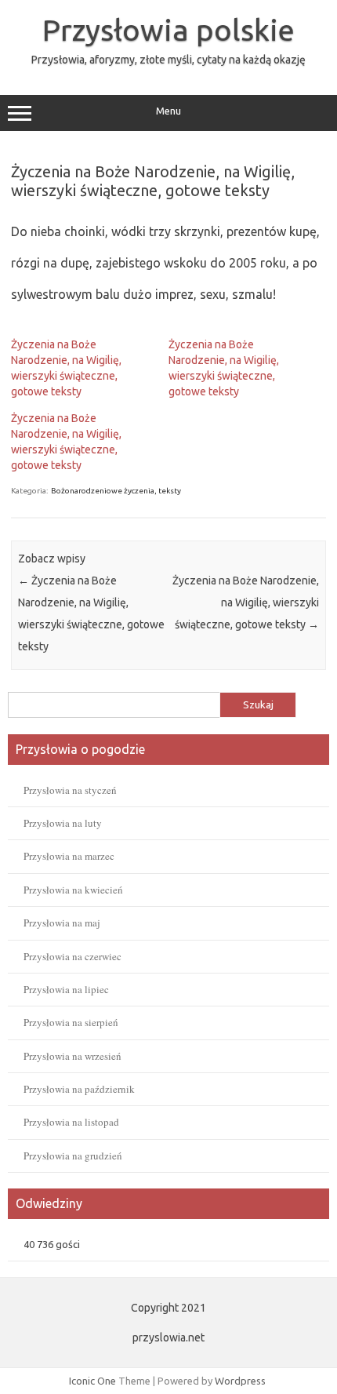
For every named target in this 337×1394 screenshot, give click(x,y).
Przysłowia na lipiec (66, 989)
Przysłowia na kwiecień (73, 890)
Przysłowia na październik (79, 1089)
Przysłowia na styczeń (70, 790)
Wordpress (240, 1380)
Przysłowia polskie (168, 29)
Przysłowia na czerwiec (72, 956)
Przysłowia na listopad (71, 1122)
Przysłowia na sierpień (71, 1022)
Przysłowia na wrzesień (72, 1056)
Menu (168, 111)
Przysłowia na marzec (69, 856)
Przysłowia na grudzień (73, 1155)
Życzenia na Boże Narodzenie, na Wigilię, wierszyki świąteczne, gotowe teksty (245, 602)
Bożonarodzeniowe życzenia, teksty (116, 490)
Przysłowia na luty (63, 823)
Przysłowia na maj (62, 922)
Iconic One (92, 1380)
